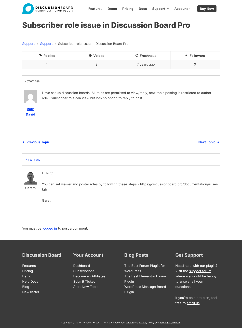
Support (158, 9)
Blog (25, 287)
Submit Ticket (84, 281)
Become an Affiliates (89, 276)
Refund (130, 322)
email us (193, 303)
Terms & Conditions (170, 322)
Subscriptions (83, 271)
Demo (112, 9)
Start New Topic (85, 287)
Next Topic (208, 142)
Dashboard (81, 266)
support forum (200, 271)
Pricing (128, 9)
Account (181, 9)
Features (95, 9)
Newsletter (30, 292)
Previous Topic (36, 142)
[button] (206, 8)
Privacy (143, 322)
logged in (49, 228)
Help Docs (30, 281)
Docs (143, 9)
